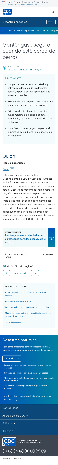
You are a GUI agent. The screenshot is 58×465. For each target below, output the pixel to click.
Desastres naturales (14, 22)
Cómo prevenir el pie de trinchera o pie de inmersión (27, 307)
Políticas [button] (7, 423)
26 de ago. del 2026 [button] (17, 69)
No (35, 273)
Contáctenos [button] (10, 408)
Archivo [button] (7, 431)
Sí (6, 273)
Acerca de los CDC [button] (14, 415)
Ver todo (10, 358)
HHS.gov (6, 458)
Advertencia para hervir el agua (18, 301)
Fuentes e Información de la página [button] (20, 255)
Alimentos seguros (13, 322)
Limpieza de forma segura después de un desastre (27, 372)
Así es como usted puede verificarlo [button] (18, 5)
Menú (50, 22)
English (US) (36, 69)
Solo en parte (20, 273)
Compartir (48, 254)
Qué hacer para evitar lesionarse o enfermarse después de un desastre (29, 379)
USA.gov (17, 458)
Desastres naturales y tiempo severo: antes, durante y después (28, 366)
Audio (6, 169)
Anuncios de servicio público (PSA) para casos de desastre (26, 387)
